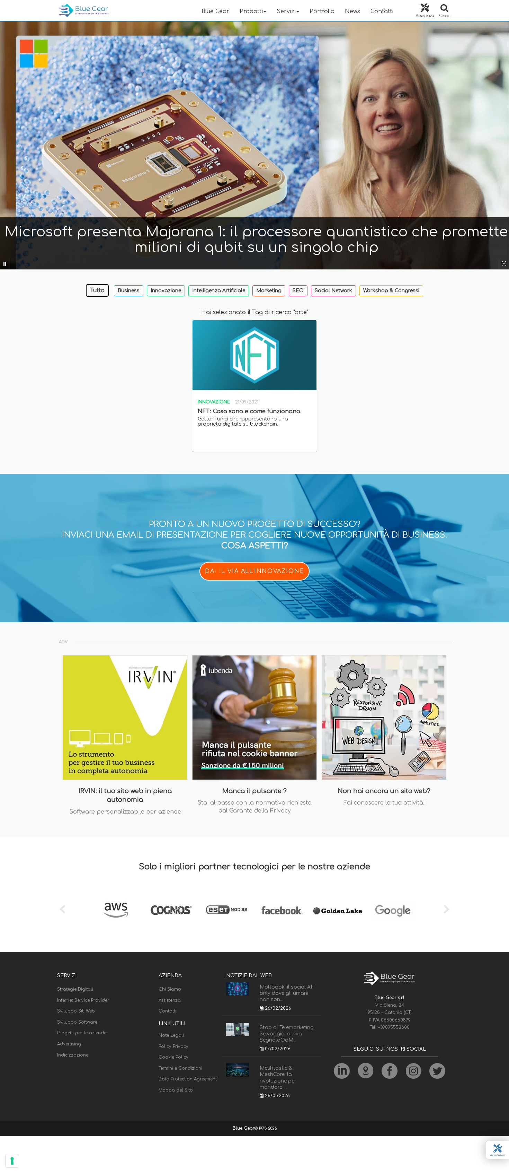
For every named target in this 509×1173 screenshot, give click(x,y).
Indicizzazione (72, 1055)
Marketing (269, 290)
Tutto (97, 290)
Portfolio (322, 11)
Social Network (333, 290)
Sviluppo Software (77, 1022)
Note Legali (171, 1035)
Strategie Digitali (75, 989)
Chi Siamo (170, 989)
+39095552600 (394, 1027)
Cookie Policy (173, 1057)
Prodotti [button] (251, 11)
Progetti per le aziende (81, 1033)
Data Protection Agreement (188, 1079)
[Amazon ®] (116, 910)
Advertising (69, 1044)
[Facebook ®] (282, 910)
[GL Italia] (337, 910)
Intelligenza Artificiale (218, 290)
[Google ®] (393, 910)
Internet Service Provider (83, 1000)
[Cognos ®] (171, 910)
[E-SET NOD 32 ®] (226, 910)
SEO (298, 290)
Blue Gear (215, 11)
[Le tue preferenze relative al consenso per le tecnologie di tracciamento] (12, 1160)
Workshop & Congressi (391, 290)
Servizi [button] (286, 11)
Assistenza (170, 1000)
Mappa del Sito (176, 1090)
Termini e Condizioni (180, 1068)
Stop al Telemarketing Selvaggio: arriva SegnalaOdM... (287, 1034)
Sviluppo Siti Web (76, 1011)
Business (129, 290)
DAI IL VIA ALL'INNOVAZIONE (254, 571)
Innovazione (166, 290)
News (352, 11)
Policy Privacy (173, 1046)
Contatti (381, 11)
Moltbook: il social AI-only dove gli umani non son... (287, 993)
